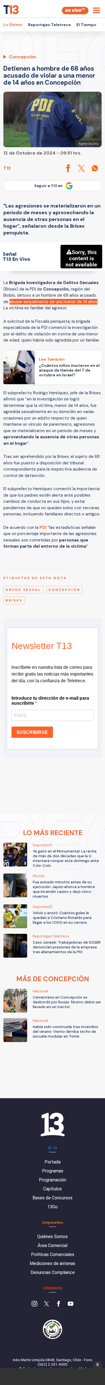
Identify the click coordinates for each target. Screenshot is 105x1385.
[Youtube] (70, 1304)
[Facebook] (58, 1304)
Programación (52, 1180)
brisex (14, 600)
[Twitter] (46, 1304)
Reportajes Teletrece (49, 24)
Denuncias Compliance (53, 1272)
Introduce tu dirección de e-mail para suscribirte (50, 701)
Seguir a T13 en (48, 185)
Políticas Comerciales (52, 1254)
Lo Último (12, 24)
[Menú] (96, 10)
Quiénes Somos (52, 1236)
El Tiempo (86, 24)
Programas (52, 1171)
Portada (52, 1162)
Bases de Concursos (52, 1197)
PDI (43, 527)
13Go (52, 1206)
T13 (7, 168)
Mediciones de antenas (52, 1263)
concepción (64, 589)
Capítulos (52, 1189)
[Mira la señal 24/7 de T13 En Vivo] (75, 10)
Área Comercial (52, 1245)
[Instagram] (34, 1304)
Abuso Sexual (23, 589)
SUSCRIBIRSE (32, 732)
